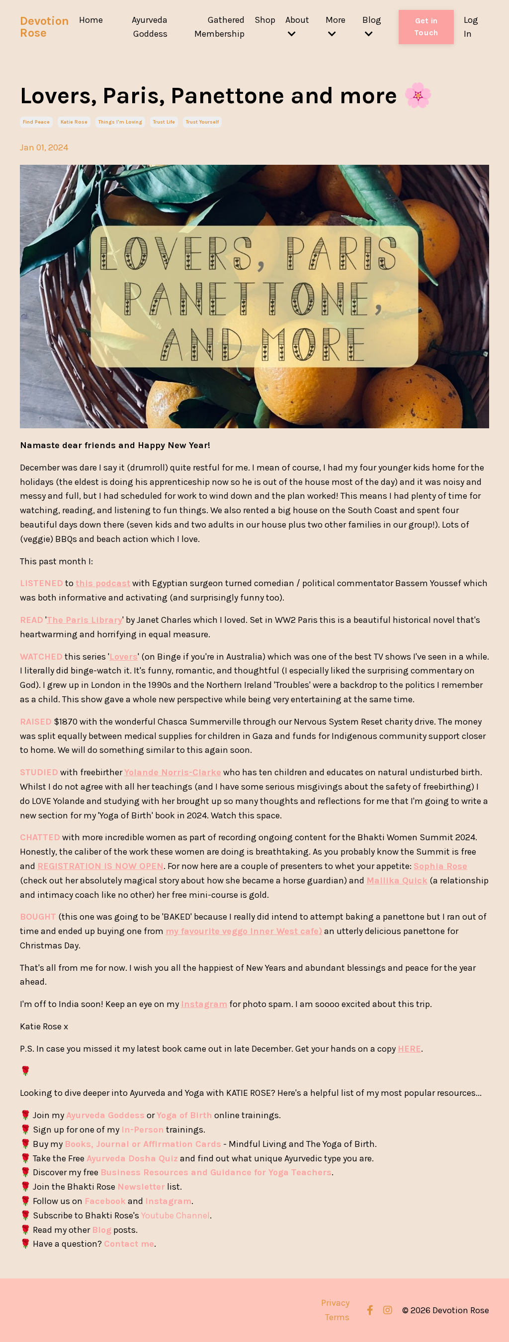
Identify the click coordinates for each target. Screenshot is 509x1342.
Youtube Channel (175, 1215)
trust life (164, 122)
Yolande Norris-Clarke (172, 772)
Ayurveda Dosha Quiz (132, 1158)
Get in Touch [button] (426, 26)
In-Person (142, 1129)
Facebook (105, 1201)
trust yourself (202, 122)
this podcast (103, 583)
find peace (36, 122)
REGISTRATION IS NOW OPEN (100, 866)
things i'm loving (120, 122)
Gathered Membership (219, 27)
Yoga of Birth (184, 1115)
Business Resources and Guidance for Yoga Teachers (216, 1172)
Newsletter (141, 1186)
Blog (101, 1229)
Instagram (168, 1201)
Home (91, 19)
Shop (264, 19)
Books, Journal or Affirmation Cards (143, 1144)
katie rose (74, 122)
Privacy (335, 1302)
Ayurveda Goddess (150, 27)
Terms (337, 1317)
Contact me (129, 1243)
